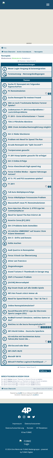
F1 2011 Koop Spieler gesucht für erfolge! (27, 155)
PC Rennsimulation (16, 91)
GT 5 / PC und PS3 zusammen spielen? (25, 178)
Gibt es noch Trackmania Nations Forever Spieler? (27, 104)
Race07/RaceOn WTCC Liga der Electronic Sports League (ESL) (27, 312)
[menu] (48, 5)
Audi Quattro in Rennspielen (21, 250)
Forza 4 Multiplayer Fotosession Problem (27, 197)
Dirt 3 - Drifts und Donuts (19, 238)
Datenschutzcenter (32, 424)
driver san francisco (17, 261)
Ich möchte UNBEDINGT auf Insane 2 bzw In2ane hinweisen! (27, 232)
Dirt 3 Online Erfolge (17, 161)
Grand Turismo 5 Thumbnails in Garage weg (28, 271)
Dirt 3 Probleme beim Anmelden (22, 225)
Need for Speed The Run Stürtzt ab (24, 215)
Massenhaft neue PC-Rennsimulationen (26, 203)
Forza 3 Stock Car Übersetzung (22, 255)
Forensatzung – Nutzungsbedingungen (26, 74)
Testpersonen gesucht (18, 150)
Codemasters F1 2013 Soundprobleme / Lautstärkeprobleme (26, 110)
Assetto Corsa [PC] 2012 (19, 220)
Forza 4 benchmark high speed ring (24, 166)
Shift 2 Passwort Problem (20, 277)
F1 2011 (11, 184)
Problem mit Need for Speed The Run (25, 139)
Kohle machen (14, 243)
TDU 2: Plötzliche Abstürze (20, 121)
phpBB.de (36, 395)
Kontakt (30, 428)
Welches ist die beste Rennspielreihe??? (26, 324)
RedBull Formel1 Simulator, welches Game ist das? (29, 318)
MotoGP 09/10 (14, 356)
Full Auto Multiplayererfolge (21, 192)
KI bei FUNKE (26, 432)
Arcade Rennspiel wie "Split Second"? (25, 145)
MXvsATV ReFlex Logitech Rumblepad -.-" (27, 362)
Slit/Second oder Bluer (18, 345)
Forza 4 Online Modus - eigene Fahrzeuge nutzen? (27, 173)
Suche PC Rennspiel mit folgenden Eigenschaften (24, 85)
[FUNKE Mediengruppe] (26, 442)
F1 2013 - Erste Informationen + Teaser (26, 116)
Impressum (17, 424)
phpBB (19, 393)
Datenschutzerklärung (15, 428)
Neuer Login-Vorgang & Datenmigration (26, 68)
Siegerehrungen (15, 266)
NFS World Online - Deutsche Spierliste (26, 331)
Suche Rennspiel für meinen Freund (24, 97)
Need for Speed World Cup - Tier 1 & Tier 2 (27, 298)
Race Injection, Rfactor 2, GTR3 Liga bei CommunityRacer (26, 209)
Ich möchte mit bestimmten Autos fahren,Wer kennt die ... (24, 337)
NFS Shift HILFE (15, 351)
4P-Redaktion (41, 428)
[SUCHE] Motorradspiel (18, 282)
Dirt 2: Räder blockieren (19, 134)
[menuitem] (3, 47)
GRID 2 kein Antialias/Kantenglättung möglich (29, 127)
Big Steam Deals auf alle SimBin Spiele (26, 288)
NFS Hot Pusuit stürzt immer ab (23, 293)
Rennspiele (5, 56)
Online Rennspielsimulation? (21, 305)
